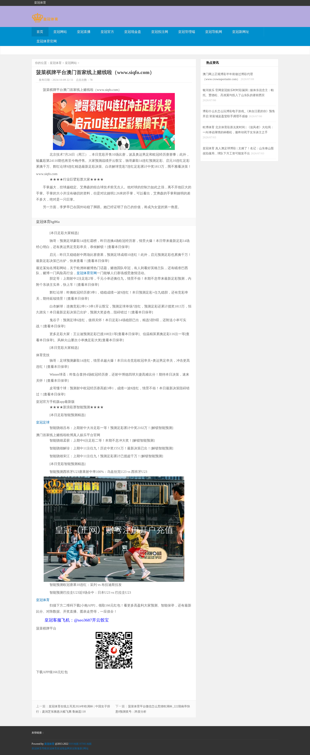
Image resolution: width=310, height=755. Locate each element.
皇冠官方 (107, 32)
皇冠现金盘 (132, 32)
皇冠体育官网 (46, 41)
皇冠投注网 (159, 32)
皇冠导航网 (213, 32)
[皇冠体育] (45, 20)
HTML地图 (85, 743)
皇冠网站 (60, 32)
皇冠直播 (83, 32)
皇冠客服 (75, 748)
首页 (39, 32)
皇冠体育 (56, 63)
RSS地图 (74, 743)
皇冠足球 (43, 422)
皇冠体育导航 (39, 748)
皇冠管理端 (186, 32)
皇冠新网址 (240, 32)
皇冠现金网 (63, 748)
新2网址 (84, 748)
